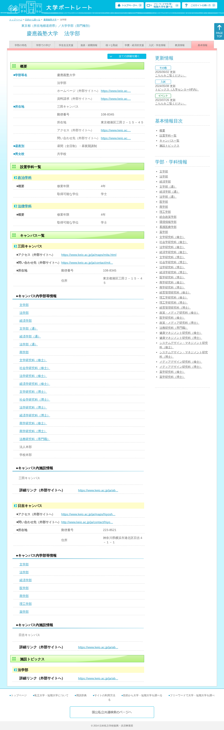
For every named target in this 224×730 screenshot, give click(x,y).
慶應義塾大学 (50, 19)
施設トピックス (169, 145)
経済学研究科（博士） (34, 415)
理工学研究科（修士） (173, 297)
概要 (162, 130)
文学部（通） (28, 328)
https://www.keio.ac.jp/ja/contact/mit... (87, 262)
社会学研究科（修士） (34, 368)
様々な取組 (112, 45)
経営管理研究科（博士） (175, 307)
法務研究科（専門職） (34, 439)
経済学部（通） (30, 336)
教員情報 (180, 45)
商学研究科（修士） (33, 423)
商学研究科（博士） (33, 431)
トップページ (15, 19)
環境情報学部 (168, 222)
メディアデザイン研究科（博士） (180, 366)
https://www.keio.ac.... (116, 90)
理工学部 (25, 604)
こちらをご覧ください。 (170, 75)
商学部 (24, 352)
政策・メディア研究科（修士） (179, 312)
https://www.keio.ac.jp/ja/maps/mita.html (88, 254)
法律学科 (25, 206)
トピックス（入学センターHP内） (177, 89)
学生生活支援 (66, 45)
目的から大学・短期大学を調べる (142, 695)
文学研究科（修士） (33, 360)
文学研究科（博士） (33, 391)
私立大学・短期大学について (51, 695)
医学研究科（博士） (172, 277)
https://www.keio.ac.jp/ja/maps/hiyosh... (88, 514)
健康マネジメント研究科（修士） (180, 332)
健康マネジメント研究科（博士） (180, 337)
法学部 (24, 312)
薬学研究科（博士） (172, 376)
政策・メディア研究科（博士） (179, 322)
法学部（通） (28, 344)
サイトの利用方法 (104, 695)
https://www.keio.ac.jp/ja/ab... (98, 490)
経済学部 (25, 320)
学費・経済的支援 (134, 45)
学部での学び (43, 45)
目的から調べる (32, 19)
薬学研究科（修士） (172, 371)
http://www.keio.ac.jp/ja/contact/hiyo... (87, 522)
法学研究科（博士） (33, 407)
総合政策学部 (168, 216)
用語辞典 (81, 695)
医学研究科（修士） (172, 317)
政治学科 (25, 177)
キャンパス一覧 (169, 140)
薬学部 (24, 611)
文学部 (24, 305)
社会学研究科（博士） (34, 399)
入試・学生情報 (157, 45)
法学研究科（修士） (33, 376)
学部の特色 (21, 45)
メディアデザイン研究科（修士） (180, 361)
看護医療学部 (168, 227)
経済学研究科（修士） (34, 383)
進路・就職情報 (88, 45)
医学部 (24, 588)
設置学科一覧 (168, 135)
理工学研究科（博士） (173, 302)
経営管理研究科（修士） (175, 292)
